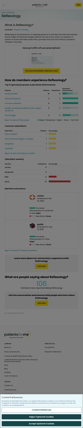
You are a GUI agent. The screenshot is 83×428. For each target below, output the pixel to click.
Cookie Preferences (41, 410)
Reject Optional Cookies (41, 416)
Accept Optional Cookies (41, 423)
